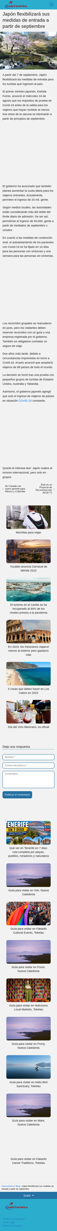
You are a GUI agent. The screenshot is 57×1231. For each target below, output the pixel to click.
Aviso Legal (9, 1222)
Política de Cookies (12, 1225)
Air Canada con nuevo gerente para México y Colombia (15, 489)
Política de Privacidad (14, 1218)
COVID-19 (25, 400)
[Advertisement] (28, 152)
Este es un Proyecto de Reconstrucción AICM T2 (44, 488)
